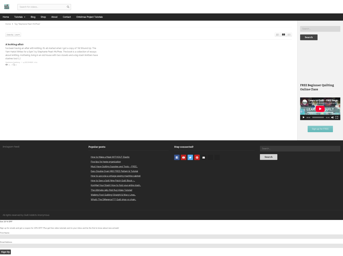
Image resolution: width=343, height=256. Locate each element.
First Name (4, 233)
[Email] (203, 157)
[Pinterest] (197, 157)
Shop (43, 17)
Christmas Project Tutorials (89, 17)
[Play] (303, 117)
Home (6, 17)
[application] (320, 108)
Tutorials (18, 17)
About (54, 17)
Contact (67, 17)
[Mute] (332, 117)
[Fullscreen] (336, 117)
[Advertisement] (320, 61)
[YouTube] (183, 157)
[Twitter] (190, 157)
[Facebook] (177, 157)
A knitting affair (14, 44)
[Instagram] (210, 157)
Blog (33, 17)
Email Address (6, 242)
